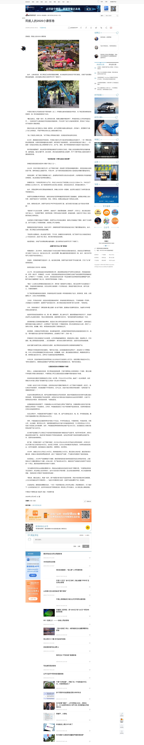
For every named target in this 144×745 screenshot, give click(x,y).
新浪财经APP (74, 27)
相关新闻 (30, 554)
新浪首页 (28, 1)
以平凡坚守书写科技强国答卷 (54, 674)
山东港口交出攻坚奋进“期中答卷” (55, 591)
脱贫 (34, 500)
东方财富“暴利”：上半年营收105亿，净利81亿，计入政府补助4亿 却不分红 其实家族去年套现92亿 (72, 705)
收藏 (90, 28)
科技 (50, 1)
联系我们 (96, 257)
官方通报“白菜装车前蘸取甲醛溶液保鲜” (70, 735)
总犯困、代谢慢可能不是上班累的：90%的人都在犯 (108, 67)
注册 (106, 1)
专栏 (63, 1)
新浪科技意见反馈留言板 (102, 248)
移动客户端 (113, 1)
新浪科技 (39, 15)
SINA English (112, 260)
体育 (37, 1)
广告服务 (104, 254)
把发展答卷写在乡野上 (51, 647)
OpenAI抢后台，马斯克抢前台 (108, 46)
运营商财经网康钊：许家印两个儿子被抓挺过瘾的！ (108, 83)
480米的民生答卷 (49, 562)
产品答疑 (96, 260)
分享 (106, 28)
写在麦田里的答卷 (50, 666)
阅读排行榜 (100, 64)
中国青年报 (43, 27)
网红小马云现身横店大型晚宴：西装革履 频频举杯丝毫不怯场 (108, 73)
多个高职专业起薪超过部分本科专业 (68, 692)
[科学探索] (97, 220)
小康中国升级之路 (36, 505)
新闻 (33, 1)
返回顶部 (121, 737)
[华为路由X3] (106, 172)
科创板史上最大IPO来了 (64, 724)
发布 (86, 546)
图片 (59, 1)
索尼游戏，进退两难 (105, 37)
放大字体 (85, 28)
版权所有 (111, 266)
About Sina (111, 254)
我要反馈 (89, 501)
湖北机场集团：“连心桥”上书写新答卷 (69, 570)
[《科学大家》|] (106, 127)
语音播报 (121, 726)
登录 (75, 546)
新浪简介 (96, 254)
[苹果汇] (106, 220)
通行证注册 (111, 257)
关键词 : (28, 500)
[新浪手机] (115, 212)
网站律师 (104, 260)
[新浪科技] (97, 212)
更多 (68, 1)
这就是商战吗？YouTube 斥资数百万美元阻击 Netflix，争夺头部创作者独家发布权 (108, 78)
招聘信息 (104, 257)
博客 (55, 1)
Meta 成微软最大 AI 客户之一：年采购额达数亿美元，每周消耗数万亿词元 (108, 88)
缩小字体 (80, 28)
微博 (96, 28)
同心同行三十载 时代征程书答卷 (55, 639)
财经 (42, 1)
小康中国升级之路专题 (52, 15)
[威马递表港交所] (106, 105)
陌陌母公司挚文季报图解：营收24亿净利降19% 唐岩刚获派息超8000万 (108, 55)
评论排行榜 (112, 64)
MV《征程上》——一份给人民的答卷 (56, 620)
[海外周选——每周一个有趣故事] (106, 194)
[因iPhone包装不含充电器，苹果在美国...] (106, 150)
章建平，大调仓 (61, 714)
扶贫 (31, 500)
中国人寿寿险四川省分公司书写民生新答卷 (71, 599)
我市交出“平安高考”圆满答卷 (66, 655)
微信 (101, 28)
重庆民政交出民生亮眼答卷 (53, 554)
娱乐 (46, 1)
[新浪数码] (106, 212)
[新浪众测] (115, 220)
